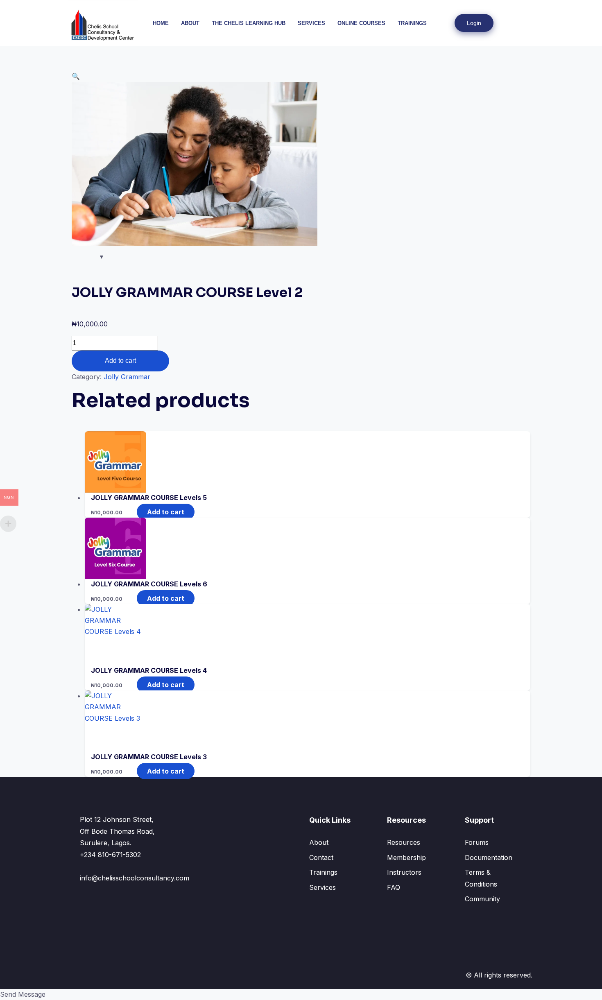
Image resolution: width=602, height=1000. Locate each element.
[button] (520, 23)
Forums (477, 842)
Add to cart (120, 360)
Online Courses (361, 23)
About (190, 23)
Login (474, 23)
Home (161, 23)
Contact (321, 857)
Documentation (488, 857)
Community (482, 899)
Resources (403, 842)
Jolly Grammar (127, 377)
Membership (406, 857)
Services (311, 23)
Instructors (404, 872)
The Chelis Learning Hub (248, 23)
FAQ (393, 887)
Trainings (412, 23)
